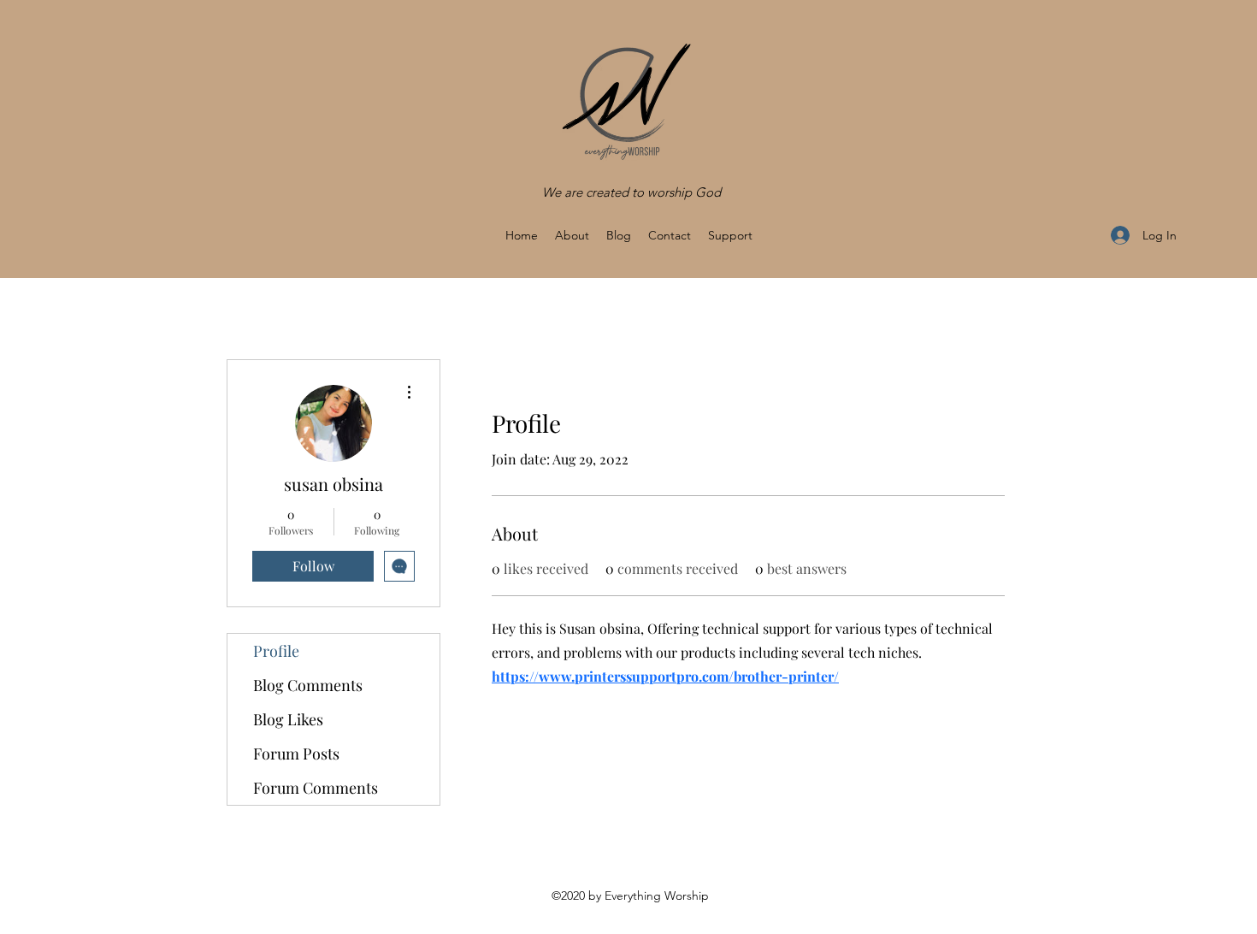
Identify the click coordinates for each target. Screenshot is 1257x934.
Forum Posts (296, 753)
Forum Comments (315, 787)
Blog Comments (308, 685)
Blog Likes (288, 719)
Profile (276, 651)
